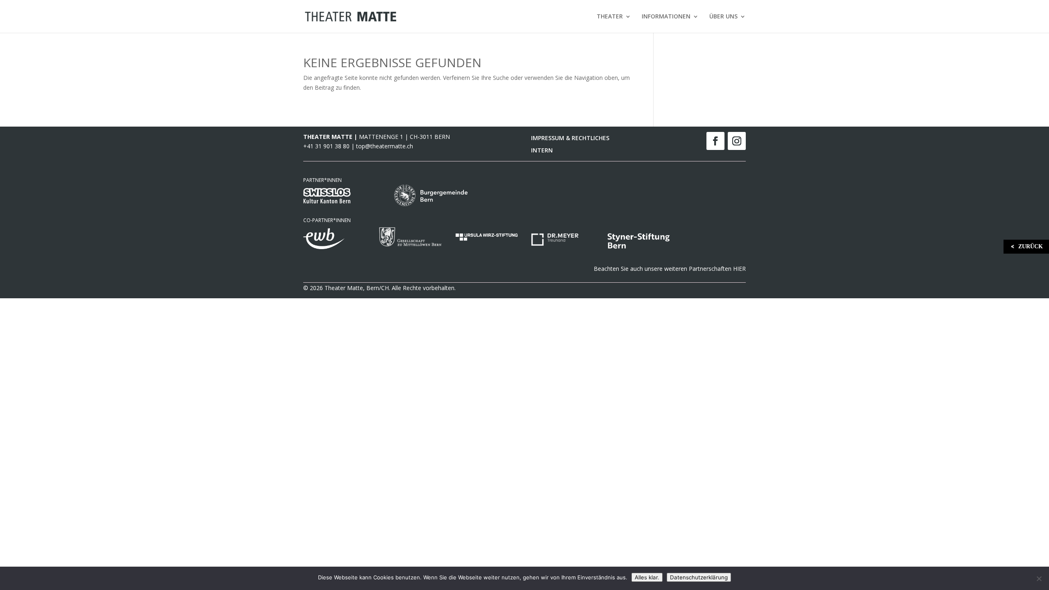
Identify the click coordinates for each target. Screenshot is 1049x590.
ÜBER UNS (723, 17)
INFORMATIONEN (666, 17)
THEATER (610, 17)
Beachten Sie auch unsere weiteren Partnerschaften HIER (670, 268)
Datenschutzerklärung (699, 577)
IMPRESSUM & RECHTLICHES (570, 138)
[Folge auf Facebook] (715, 141)
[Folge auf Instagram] (737, 141)
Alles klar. (647, 577)
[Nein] (1039, 578)
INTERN (542, 151)
